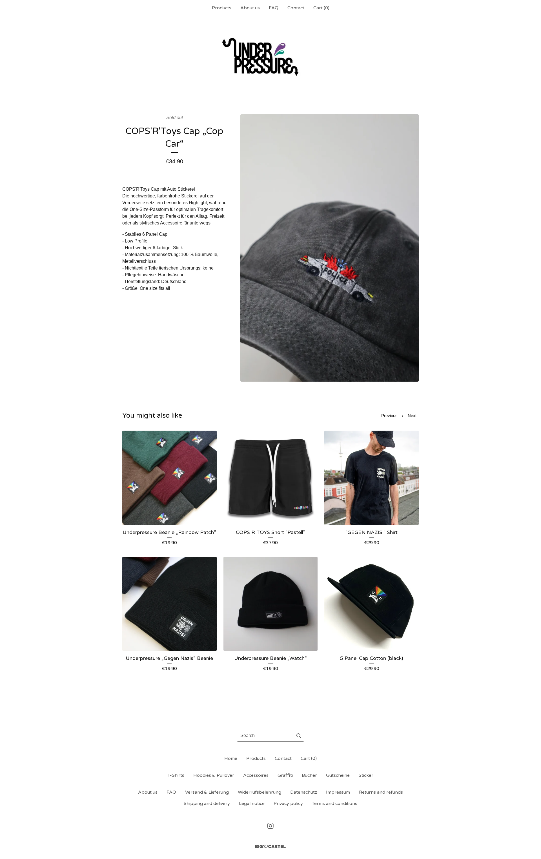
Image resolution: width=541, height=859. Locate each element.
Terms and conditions (334, 803)
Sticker (366, 775)
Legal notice (252, 803)
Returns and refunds (381, 792)
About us (250, 8)
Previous (389, 415)
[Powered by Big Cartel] (270, 846)
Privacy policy (288, 803)
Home (230, 758)
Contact (295, 8)
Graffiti (285, 775)
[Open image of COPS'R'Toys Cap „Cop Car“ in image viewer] (329, 248)
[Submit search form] (298, 735)
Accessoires (256, 775)
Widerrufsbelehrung (259, 792)
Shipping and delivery (207, 803)
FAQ (273, 8)
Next (412, 415)
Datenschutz (303, 792)
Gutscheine (338, 775)
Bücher (309, 775)
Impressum (338, 792)
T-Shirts (176, 775)
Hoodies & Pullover (213, 775)
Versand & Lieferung (207, 792)
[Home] (270, 56)
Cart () (321, 8)
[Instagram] (270, 825)
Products (221, 8)
